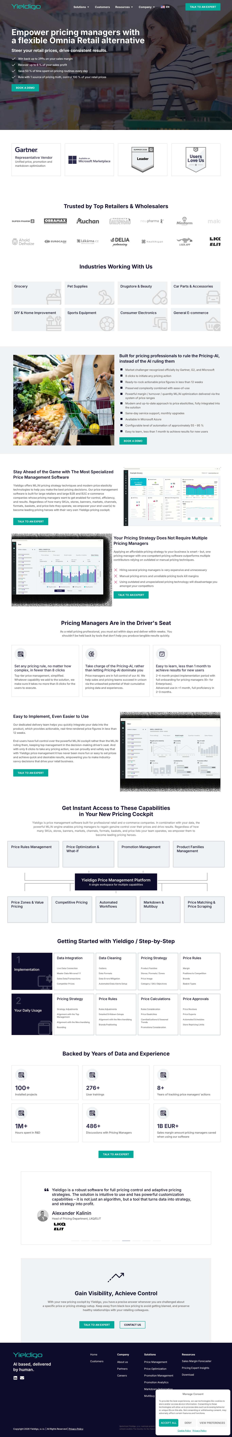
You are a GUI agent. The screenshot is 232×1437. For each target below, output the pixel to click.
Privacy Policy (200, 1430)
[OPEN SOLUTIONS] (88, 7)
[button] (75, 1240)
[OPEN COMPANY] (154, 7)
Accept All (168, 1422)
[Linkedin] (15, 1378)
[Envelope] (22, 1378)
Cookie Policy (184, 1430)
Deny (188, 1422)
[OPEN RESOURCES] (132, 7)
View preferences (212, 1422)
